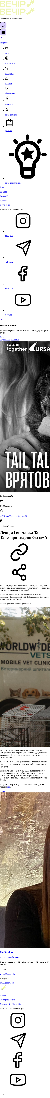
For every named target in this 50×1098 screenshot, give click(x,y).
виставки (15, 339)
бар (8, 787)
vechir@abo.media (7, 974)
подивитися (5, 339)
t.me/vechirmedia (7, 983)
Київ (2, 337)
